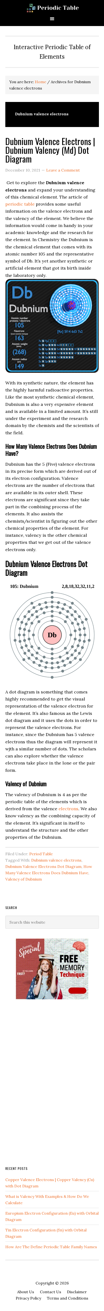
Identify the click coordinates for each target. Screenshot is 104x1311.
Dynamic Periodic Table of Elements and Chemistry (52, 8)
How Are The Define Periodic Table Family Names (51, 1246)
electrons (68, 808)
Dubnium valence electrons (56, 860)
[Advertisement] (41, 1082)
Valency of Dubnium (23, 879)
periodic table (20, 204)
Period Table (41, 853)
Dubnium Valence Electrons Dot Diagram (43, 866)
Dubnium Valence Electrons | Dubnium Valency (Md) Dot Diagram (50, 150)
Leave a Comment (63, 170)
